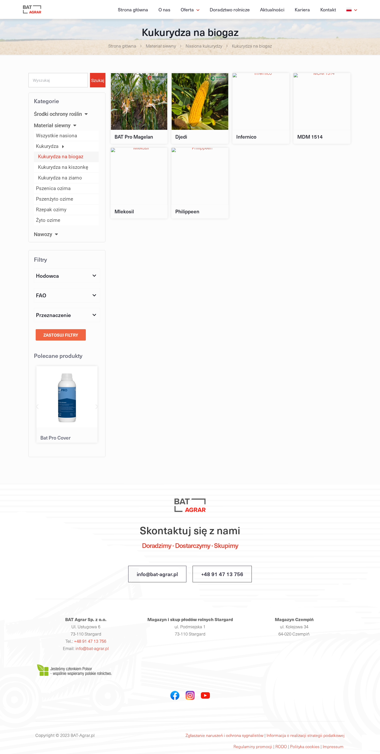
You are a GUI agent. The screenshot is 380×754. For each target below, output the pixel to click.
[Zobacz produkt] (160, 80)
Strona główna (122, 46)
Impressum (334, 746)
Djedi (181, 136)
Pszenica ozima (53, 188)
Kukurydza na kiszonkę (63, 167)
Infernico (246, 136)
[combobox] (58, 80)
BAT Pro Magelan (134, 136)
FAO (41, 295)
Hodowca (47, 275)
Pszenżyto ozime (54, 199)
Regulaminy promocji (252, 746)
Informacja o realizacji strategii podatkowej (306, 735)
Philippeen (187, 211)
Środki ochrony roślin (58, 114)
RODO (281, 746)
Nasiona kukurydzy (204, 46)
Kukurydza (47, 146)
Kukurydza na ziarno (60, 178)
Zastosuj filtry (60, 335)
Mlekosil (124, 211)
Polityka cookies (305, 746)
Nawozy (43, 234)
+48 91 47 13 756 (222, 574)
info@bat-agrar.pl (157, 574)
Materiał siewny (161, 46)
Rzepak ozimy (51, 210)
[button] (37, 406)
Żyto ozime (48, 220)
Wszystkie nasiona (56, 136)
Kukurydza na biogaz (60, 157)
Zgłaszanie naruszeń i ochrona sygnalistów (224, 735)
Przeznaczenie (53, 315)
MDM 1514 (310, 136)
